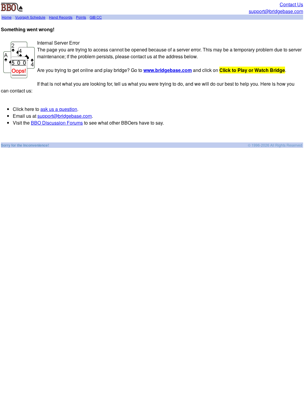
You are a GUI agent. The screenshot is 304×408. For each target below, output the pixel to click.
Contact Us (291, 4)
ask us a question (58, 109)
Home (7, 17)
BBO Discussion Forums (57, 122)
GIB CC (96, 17)
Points (81, 17)
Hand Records (60, 17)
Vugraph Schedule (30, 17)
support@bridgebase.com (276, 11)
